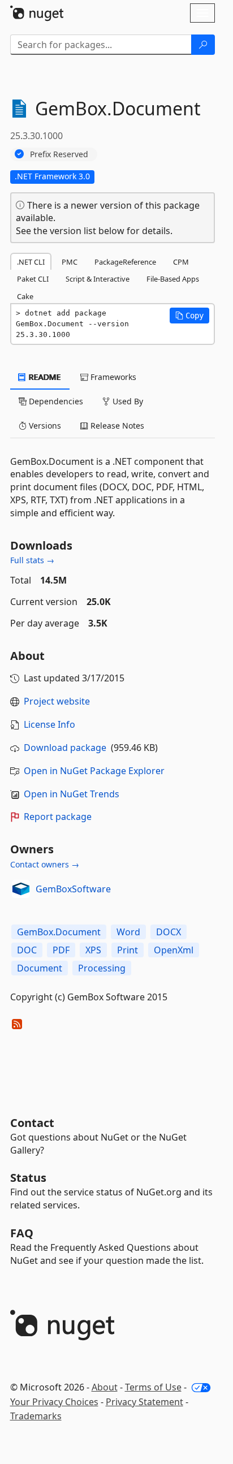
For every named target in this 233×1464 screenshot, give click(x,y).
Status (28, 1177)
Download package (65, 747)
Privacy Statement (144, 1402)
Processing (102, 968)
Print (127, 950)
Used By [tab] (126, 401)
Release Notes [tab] (116, 425)
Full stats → (32, 560)
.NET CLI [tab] (31, 262)
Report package (58, 816)
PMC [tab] (69, 262)
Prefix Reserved (59, 154)
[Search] (203, 44)
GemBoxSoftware (73, 889)
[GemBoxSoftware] (21, 889)
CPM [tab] (181, 262)
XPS (93, 950)
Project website (57, 701)
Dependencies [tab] (55, 401)
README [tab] (44, 377)
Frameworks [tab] (112, 377)
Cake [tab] (25, 296)
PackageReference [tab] (125, 262)
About (105, 1387)
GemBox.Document (59, 932)
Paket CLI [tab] (33, 279)
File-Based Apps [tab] (172, 279)
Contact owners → (44, 864)
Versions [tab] (44, 425)
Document (39, 968)
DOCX (168, 932)
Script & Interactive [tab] (98, 279)
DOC (27, 950)
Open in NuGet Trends (71, 794)
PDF (61, 950)
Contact (32, 1122)
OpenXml (173, 950)
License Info (49, 724)
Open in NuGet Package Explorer (94, 771)
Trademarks (36, 1416)
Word (128, 932)
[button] (189, 315)
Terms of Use (153, 1387)
